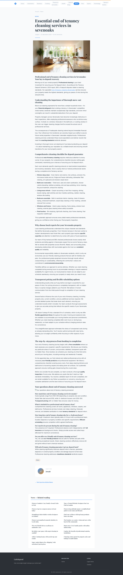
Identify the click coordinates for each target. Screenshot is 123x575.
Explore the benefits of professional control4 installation (77, 532)
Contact (89, 564)
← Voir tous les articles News (44, 482)
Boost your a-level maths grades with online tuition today (77, 526)
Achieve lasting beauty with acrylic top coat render (44, 537)
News (76, 3)
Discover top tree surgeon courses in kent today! (44, 510)
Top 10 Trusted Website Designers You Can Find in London (76, 504)
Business (39, 3)
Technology (97, 3)
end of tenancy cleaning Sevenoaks (63, 90)
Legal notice (90, 561)
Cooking (47, 3)
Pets (82, 3)
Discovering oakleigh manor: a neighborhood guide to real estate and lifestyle (77, 510)
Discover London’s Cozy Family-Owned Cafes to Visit (45, 504)
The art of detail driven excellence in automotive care (42, 526)
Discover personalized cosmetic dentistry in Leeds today (44, 521)
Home (22, 3)
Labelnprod (18, 559)
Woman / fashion (105, 3)
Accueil (37, 11)
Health (63, 3)
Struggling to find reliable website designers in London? (45, 515)
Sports (89, 3)
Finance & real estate (55, 3)
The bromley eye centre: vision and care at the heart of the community (77, 521)
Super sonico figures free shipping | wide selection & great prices (44, 543)
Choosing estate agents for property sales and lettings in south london (77, 537)
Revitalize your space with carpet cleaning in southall (45, 532)
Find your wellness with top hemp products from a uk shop (76, 515)
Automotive (30, 3)
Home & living (70, 3)
